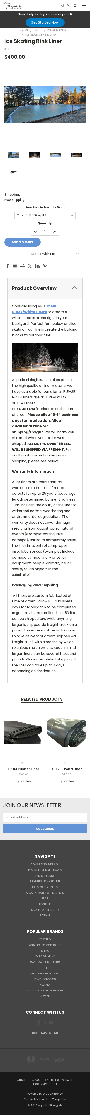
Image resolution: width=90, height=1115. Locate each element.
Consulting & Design (45, 864)
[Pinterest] (45, 266)
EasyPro (45, 939)
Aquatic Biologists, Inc (45, 945)
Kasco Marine (45, 956)
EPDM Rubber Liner (23, 769)
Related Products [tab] (42, 699)
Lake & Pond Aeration (45, 887)
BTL (45, 968)
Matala (45, 985)
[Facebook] (7, 266)
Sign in (36, 910)
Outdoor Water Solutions (45, 990)
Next (85, 729)
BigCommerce (53, 1094)
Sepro (45, 951)
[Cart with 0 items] (75, 5)
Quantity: (45, 223)
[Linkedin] (37, 266)
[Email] (15, 266)
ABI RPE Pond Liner (66, 769)
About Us (45, 904)
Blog (45, 898)
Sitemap (45, 915)
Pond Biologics (45, 979)
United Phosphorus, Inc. (45, 973)
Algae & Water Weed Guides (45, 893)
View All (45, 996)
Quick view (24, 781)
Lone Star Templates (52, 1099)
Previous (5, 729)
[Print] (22, 266)
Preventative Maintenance (45, 870)
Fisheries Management (45, 881)
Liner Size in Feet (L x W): (45, 207)
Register (53, 910)
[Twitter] (30, 266)
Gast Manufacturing (45, 962)
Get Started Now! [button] (45, 22)
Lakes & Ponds (45, 876)
